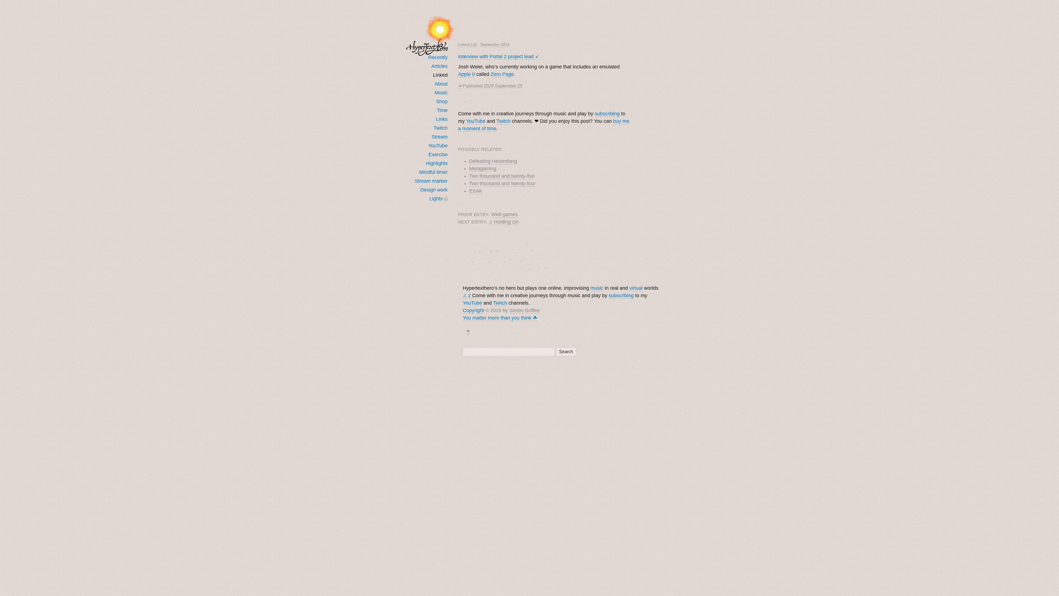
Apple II (466, 74)
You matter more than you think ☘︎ (500, 318)
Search (566, 351)
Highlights (437, 163)
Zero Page (502, 74)
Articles (439, 66)
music (596, 288)
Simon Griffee (524, 310)
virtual (636, 288)
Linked (440, 75)
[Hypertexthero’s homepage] (427, 47)
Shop (442, 101)
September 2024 (494, 44)
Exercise (438, 154)
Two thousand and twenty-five (502, 176)
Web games (504, 214)
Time (442, 110)
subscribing (607, 113)
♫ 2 (467, 295)
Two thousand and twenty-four (502, 183)
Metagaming (482, 168)
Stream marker (431, 181)
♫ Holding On (504, 222)
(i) (446, 198)
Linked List (467, 44)
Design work (434, 190)
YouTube (438, 145)
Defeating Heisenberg (493, 161)
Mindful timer (433, 172)
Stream (440, 137)
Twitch (441, 128)
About (441, 84)
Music (441, 92)
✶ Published (490, 86)
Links (442, 119)
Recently (438, 57)
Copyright (473, 310)
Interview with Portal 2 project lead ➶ (498, 56)
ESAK (475, 191)
